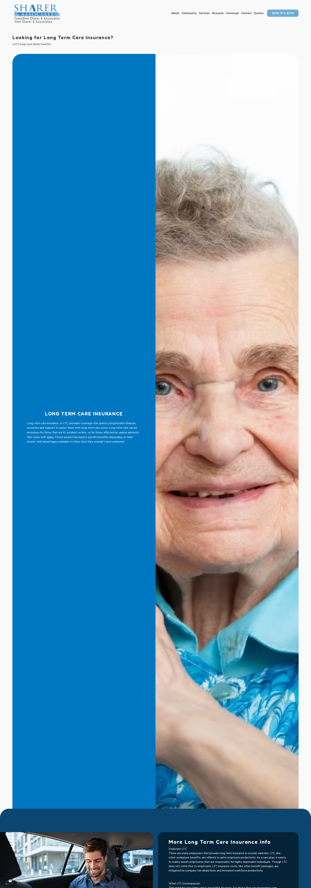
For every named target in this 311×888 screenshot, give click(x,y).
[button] (175, 13)
